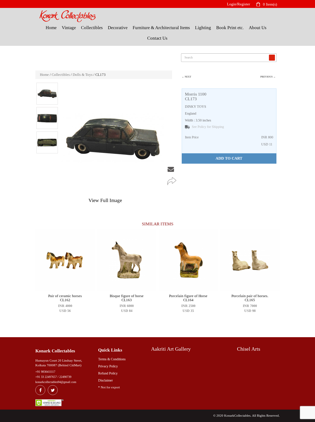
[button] (173, 88)
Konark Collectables (55, 350)
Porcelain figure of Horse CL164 (188, 298)
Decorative (118, 27)
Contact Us (157, 38)
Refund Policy (108, 373)
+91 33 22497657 (46, 377)
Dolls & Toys (83, 75)
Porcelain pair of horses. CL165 (249, 298)
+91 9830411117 (45, 371)
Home (51, 27)
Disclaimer (105, 380)
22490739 (65, 377)
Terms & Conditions (112, 359)
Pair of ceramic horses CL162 (65, 298)
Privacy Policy (108, 366)
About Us (257, 27)
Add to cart (229, 158)
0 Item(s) (269, 4)
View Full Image (105, 200)
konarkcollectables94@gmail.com (55, 382)
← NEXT (186, 76)
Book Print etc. (230, 27)
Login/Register (238, 4)
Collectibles (92, 27)
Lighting (203, 27)
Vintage (69, 27)
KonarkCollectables (237, 415)
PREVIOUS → (268, 76)
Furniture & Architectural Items (161, 27)
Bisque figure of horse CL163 (127, 298)
